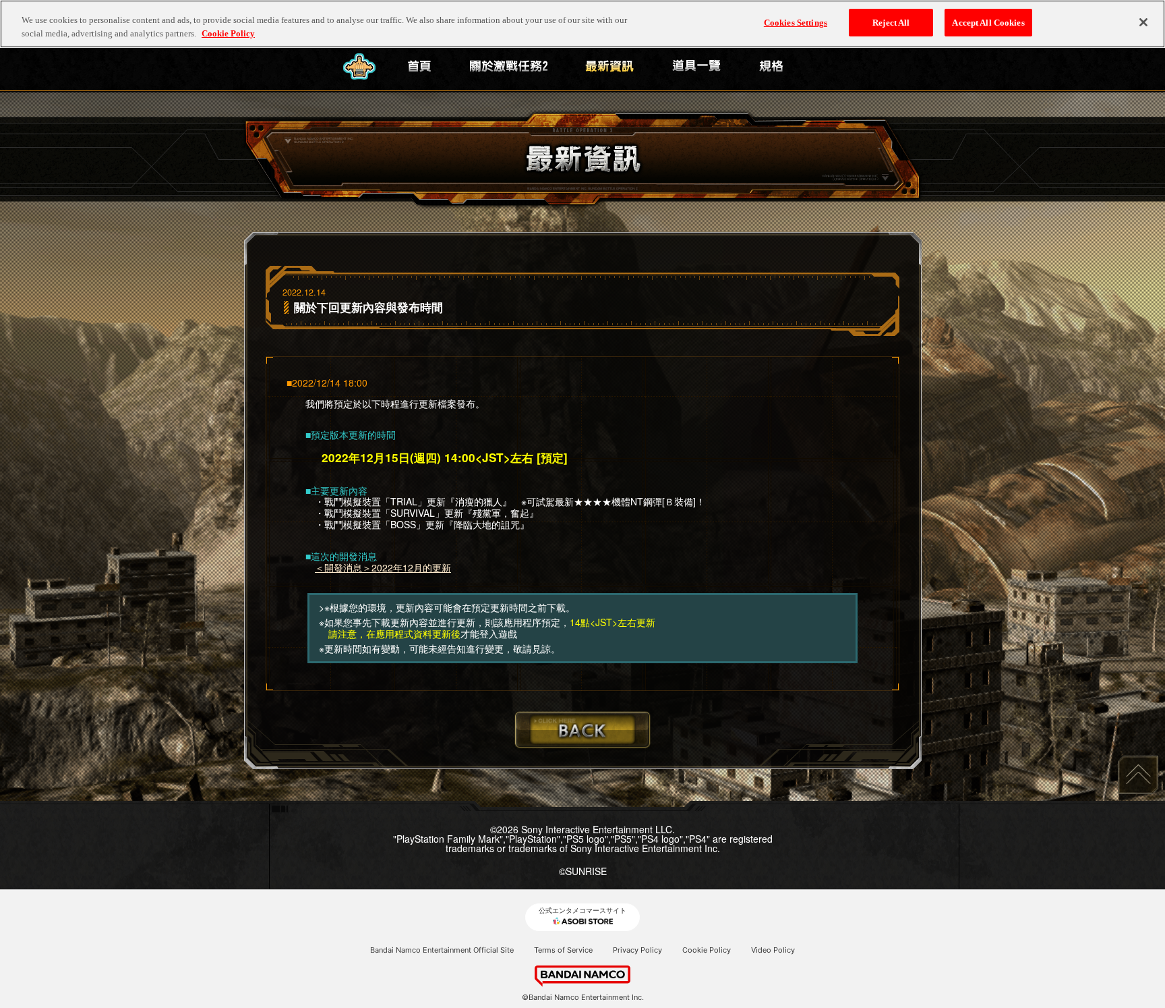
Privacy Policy (637, 950)
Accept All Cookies (988, 23)
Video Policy (773, 950)
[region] (582, 24)
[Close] (1143, 22)
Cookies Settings (795, 23)
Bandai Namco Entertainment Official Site (442, 950)
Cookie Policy (706, 950)
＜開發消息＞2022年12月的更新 (383, 567)
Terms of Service (563, 950)
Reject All (890, 23)
